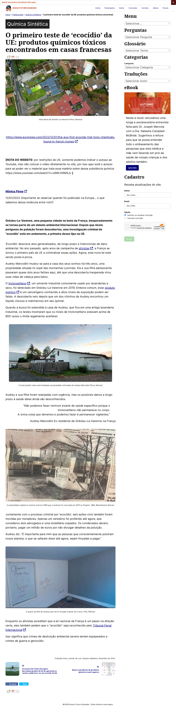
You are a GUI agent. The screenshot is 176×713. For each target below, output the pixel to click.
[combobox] (147, 23)
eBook (155, 8)
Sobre (121, 8)
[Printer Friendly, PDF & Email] (61, 57)
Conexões (133, 8)
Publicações (110, 8)
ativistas (84, 248)
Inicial (97, 8)
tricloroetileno (17, 283)
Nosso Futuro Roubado (25, 8)
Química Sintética (33, 14)
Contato (145, 8)
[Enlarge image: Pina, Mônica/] (112, 550)
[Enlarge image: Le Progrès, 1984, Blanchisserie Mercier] (112, 432)
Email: (127, 201)
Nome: (127, 191)
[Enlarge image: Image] (108, 327)
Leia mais (132, 168)
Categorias (129, 63)
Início (8, 14)
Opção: (127, 212)
